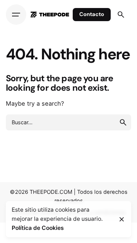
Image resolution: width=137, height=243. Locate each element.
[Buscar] (121, 14)
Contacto (91, 14)
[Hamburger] (16, 14)
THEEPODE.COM (51, 192)
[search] (123, 122)
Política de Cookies (38, 227)
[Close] (121, 219)
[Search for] (68, 122)
